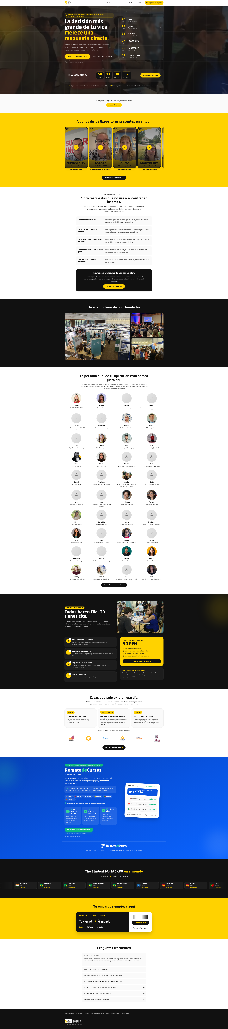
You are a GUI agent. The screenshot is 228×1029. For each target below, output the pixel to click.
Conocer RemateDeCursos (72, 836)
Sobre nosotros (69, 1014)
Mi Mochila (132, 3)
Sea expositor (123, 3)
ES (141, 3)
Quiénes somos (111, 3)
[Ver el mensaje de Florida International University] (100, 147)
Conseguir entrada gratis (76, 56)
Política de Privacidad (112, 1014)
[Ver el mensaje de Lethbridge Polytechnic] (149, 147)
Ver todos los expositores (113, 177)
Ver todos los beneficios (113, 747)
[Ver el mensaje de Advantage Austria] (76, 147)
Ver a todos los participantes (113, 585)
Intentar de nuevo (114, 105)
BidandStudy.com (116, 850)
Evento (87, 1014)
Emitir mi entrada (140, 922)
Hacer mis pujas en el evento (80, 829)
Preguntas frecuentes (97, 1014)
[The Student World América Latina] (69, 2)
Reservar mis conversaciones (142, 661)
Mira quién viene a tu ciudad (102, 56)
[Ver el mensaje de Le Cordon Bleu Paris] (124, 147)
